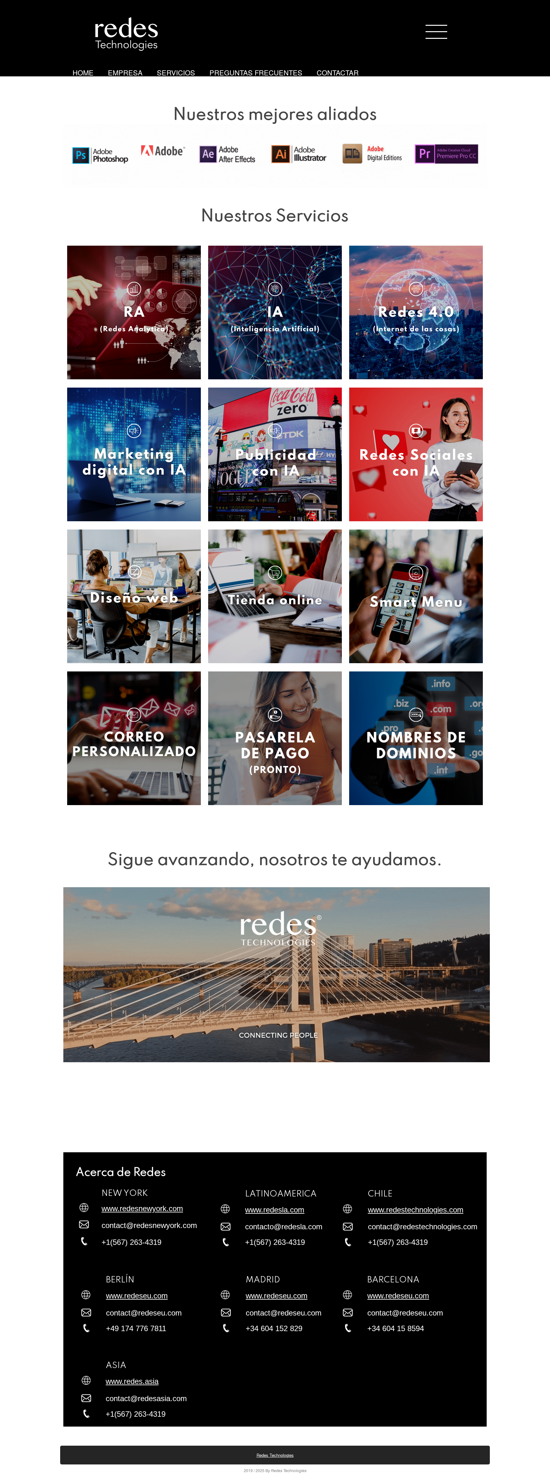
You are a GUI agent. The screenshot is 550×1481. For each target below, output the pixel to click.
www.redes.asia (132, 1381)
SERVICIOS (176, 72)
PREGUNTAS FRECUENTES (255, 72)
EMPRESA (125, 72)
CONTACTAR (338, 72)
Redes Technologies (275, 1455)
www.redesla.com (274, 1209)
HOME (83, 72)
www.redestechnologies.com (415, 1209)
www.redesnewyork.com (142, 1208)
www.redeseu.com (137, 1295)
